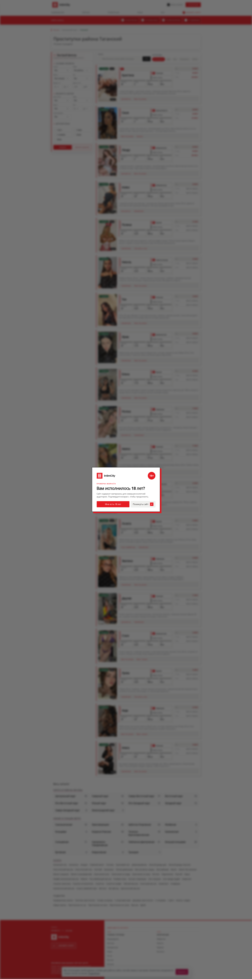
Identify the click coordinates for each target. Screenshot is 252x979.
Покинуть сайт (140, 504)
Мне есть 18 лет (113, 504)
